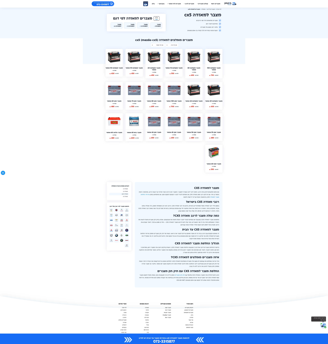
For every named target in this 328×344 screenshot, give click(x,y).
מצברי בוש (168, 310)
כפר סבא (123, 332)
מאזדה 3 (125, 189)
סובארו (147, 315)
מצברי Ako (168, 317)
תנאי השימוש (189, 327)
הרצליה (124, 315)
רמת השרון (123, 330)
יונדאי (147, 310)
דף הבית (218, 9)
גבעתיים (124, 327)
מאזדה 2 (125, 191)
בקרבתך (161, 4)
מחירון (191, 317)
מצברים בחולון (122, 320)
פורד (147, 325)
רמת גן (124, 317)
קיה (148, 332)
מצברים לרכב (189, 4)
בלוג (153, 4)
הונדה (147, 322)
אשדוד (124, 322)
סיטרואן (147, 327)
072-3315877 (164, 341)
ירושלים (124, 325)
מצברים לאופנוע (188, 310)
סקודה (147, 312)
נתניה (125, 312)
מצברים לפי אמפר (175, 4)
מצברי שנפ (168, 307)
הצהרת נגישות (189, 325)
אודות (191, 322)
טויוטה (147, 320)
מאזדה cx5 (125, 194)
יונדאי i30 (146, 330)
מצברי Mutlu (167, 312)
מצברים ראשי (215, 4)
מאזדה (203, 9)
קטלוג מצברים (203, 4)
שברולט (146, 317)
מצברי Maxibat (167, 315)
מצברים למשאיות (188, 312)
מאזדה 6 (125, 196)
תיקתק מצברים (189, 307)
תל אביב (124, 307)
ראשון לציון (123, 310)
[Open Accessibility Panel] (3, 173)
